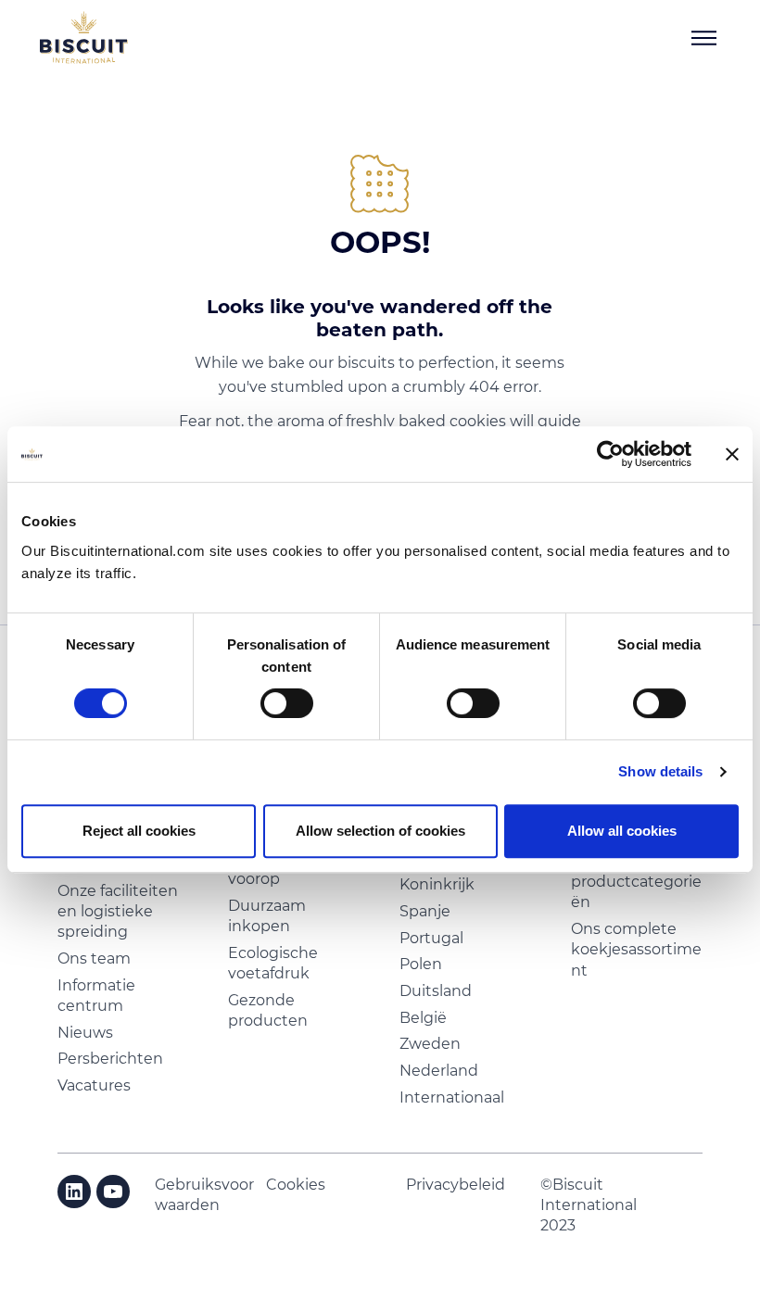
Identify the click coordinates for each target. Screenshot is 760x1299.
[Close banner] (732, 454)
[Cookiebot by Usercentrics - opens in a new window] (610, 454)
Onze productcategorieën (636, 881)
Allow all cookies (622, 831)
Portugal (431, 938)
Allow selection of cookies (380, 831)
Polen (420, 964)
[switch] (286, 703)
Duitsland (435, 991)
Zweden (430, 1044)
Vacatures (94, 1085)
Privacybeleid (455, 1184)
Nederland (438, 1070)
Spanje (424, 911)
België (423, 1018)
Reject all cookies (139, 831)
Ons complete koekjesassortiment (636, 949)
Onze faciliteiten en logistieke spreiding (117, 911)
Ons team (94, 958)
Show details (660, 771)
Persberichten (110, 1058)
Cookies (295, 1184)
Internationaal (451, 1097)
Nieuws (85, 1032)
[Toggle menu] (703, 38)
